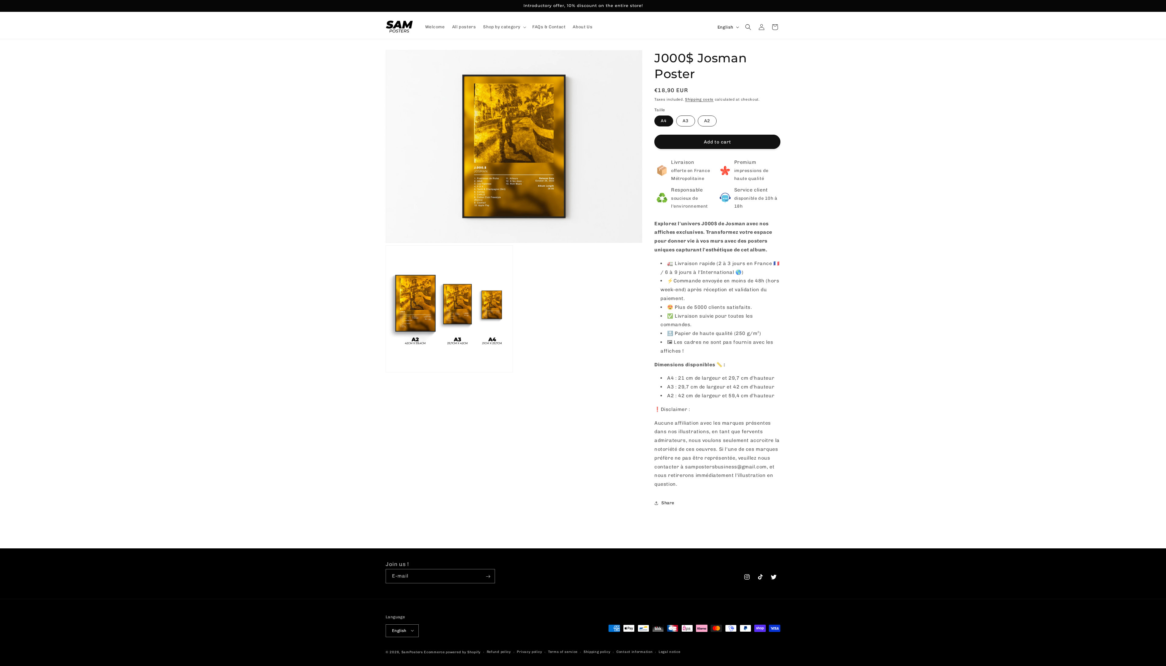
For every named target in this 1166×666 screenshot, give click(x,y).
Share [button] (667, 503)
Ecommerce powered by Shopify (452, 652)
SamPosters (412, 652)
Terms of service (563, 652)
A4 (664, 120)
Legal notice (669, 652)
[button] (504, 27)
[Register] (488, 576)
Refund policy (499, 652)
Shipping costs (699, 99)
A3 (686, 120)
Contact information (634, 652)
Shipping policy (597, 652)
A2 (707, 120)
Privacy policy (529, 652)
